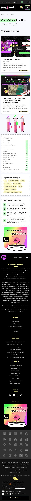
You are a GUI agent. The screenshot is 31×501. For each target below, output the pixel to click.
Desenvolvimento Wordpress (15, 357)
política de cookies (20, 488)
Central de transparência (15, 326)
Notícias (5, 161)
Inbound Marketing (15, 349)
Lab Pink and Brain (15, 324)
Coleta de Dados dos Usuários (12, 192)
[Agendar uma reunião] (29, 2)
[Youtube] (14, 395)
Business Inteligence (15, 376)
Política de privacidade (15, 329)
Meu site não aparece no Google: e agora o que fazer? (17, 208)
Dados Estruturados (10, 189)
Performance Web (8, 163)
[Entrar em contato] (15, 239)
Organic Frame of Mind (15, 381)
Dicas (5, 151)
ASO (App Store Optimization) (15, 344)
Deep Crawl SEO (15, 373)
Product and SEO (16, 370)
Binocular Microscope (15, 365)
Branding (6, 143)
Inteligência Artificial (9, 153)
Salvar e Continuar (15, 498)
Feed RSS (15, 331)
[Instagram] (21, 395)
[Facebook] (17, 395)
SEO (4, 165)
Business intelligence (9, 145)
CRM (4, 147)
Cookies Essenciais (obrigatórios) (12, 491)
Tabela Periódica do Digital (11, 169)
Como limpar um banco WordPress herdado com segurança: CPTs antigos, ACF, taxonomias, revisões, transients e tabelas (17, 220)
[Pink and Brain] (8, 7)
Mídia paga (6, 159)
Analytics (6, 493)
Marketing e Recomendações (19, 493)
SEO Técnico (7, 183)
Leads (20, 186)
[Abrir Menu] (27, 7)
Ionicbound (15, 378)
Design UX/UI (16, 354)
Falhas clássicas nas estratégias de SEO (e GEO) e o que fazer (16, 204)
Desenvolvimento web (9, 149)
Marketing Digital (13, 180)
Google (23, 180)
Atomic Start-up (15, 368)
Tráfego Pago (15, 347)
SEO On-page (17, 183)
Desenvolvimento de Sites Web (15, 352)
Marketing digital (8, 157)
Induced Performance (15, 383)
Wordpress (6, 167)
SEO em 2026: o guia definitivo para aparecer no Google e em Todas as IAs (17, 214)
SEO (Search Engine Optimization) (15, 342)
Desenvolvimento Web (10, 186)
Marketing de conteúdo (10, 155)
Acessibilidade (7, 141)
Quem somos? (15, 321)
